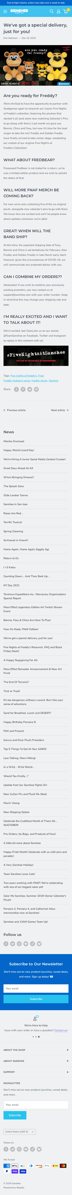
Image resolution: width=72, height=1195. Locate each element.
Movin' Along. (11, 803)
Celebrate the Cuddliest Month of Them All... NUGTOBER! (30, 823)
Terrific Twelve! (12, 522)
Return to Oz (11, 558)
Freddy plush (39, 380)
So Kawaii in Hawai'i (15, 540)
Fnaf (41, 375)
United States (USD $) (16, 1131)
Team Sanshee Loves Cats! (19, 874)
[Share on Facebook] (16, 389)
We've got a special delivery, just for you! (28, 638)
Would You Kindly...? (15, 776)
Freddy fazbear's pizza (16, 380)
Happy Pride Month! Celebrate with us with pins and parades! (35, 854)
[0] (65, 11)
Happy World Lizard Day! (18, 450)
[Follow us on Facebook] (5, 943)
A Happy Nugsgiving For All (20, 660)
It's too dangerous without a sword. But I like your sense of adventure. (33, 702)
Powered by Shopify (13, 1187)
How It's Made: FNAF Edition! (20, 629)
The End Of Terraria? (16, 682)
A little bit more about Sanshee (22, 843)
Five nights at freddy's (23, 375)
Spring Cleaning (13, 531)
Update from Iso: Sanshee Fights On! (25, 785)
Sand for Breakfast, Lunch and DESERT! (27, 713)
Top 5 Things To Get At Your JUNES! (24, 749)
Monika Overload (13, 441)
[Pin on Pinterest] (23, 389)
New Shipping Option (16, 812)
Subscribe (36, 999)
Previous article (16, 410)
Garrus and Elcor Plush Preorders (23, 740)
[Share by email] (36, 389)
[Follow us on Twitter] (12, 943)
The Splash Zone (13, 486)
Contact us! (61, 1030)
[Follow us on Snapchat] (39, 943)
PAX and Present (13, 731)
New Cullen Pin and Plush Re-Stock (25, 794)
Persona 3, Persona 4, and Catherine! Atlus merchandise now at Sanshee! (29, 911)
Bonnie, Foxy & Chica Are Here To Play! (27, 620)
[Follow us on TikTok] (32, 943)
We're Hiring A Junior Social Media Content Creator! (34, 459)
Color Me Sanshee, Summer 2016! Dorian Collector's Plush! (34, 898)
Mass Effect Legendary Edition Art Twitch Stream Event (32, 609)
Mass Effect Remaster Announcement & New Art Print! (32, 671)
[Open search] (52, 11)
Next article (58, 410)
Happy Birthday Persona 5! (19, 722)
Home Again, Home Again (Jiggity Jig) (26, 549)
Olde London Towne (15, 495)
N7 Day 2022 (11, 585)
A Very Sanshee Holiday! (18, 865)
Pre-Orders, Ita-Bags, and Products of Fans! (29, 834)
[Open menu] (5, 11)
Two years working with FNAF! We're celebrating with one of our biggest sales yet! (33, 885)
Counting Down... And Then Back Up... (26, 576)
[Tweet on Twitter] (29, 389)
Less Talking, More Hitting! (19, 758)
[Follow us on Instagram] (19, 943)
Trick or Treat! (11, 691)
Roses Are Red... (13, 513)
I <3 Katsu (9, 567)
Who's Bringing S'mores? (18, 477)
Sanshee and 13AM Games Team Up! (25, 921)
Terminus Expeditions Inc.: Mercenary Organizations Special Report (34, 596)
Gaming (53, 380)
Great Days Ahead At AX (18, 468)
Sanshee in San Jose (15, 504)
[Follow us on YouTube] (25, 943)
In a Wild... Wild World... (18, 767)
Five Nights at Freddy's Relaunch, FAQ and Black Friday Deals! (32, 649)
